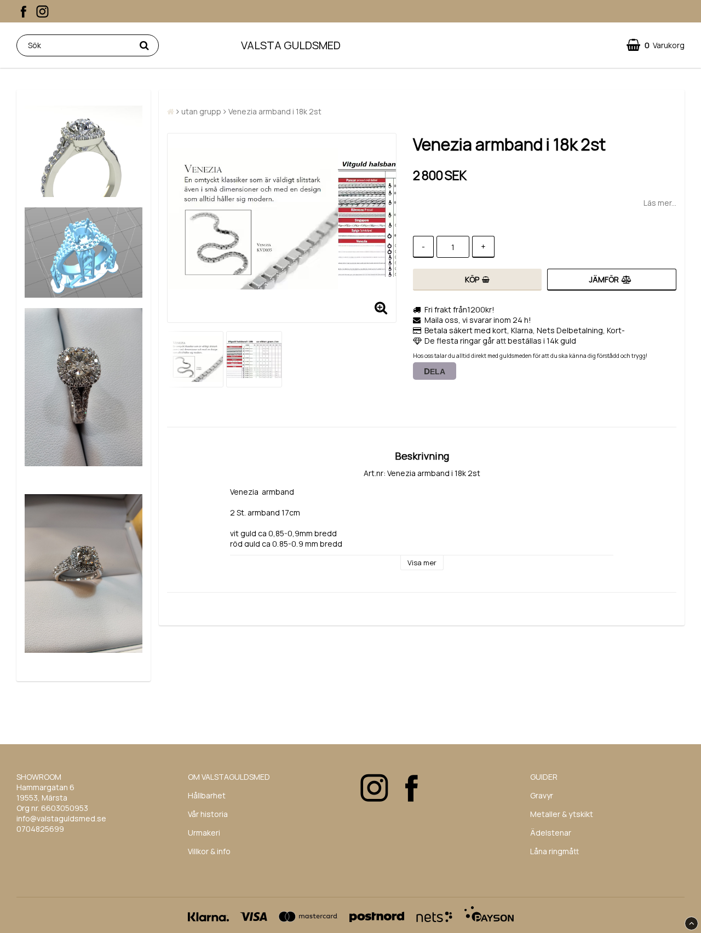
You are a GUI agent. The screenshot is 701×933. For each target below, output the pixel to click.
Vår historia (208, 814)
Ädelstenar (550, 832)
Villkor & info (209, 851)
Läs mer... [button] (659, 203)
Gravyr (541, 795)
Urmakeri (204, 832)
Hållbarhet (207, 795)
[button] (656, 45)
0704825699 (40, 829)
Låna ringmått (554, 851)
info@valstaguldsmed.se (61, 818)
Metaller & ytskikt (561, 814)
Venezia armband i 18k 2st (274, 111)
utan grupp (201, 111)
